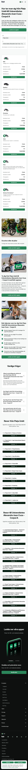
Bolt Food (5, 697)
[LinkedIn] (21, 737)
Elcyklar (4, 692)
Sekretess (4, 745)
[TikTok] (26, 737)
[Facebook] (8, 737)
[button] (24, 376)
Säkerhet (4, 753)
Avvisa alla (20, 762)
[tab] (10, 660)
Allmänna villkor (5, 742)
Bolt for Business (6, 703)
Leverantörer (4, 739)
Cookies (3, 750)
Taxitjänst (5, 686)
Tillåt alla (8, 762)
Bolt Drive (5, 694)
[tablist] (14, 660)
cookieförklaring (5, 767)
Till (2, 41)
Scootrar (4, 689)
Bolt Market (5, 700)
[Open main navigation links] (25, 2)
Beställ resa (14, 77)
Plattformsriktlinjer (5, 756)
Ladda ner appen (14, 29)
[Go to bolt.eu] (3, 2)
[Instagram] (17, 737)
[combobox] (14, 38)
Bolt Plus (4, 705)
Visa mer (13, 435)
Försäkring (4, 748)
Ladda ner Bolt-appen (14, 248)
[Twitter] (13, 737)
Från (3, 35)
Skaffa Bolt (14, 672)
